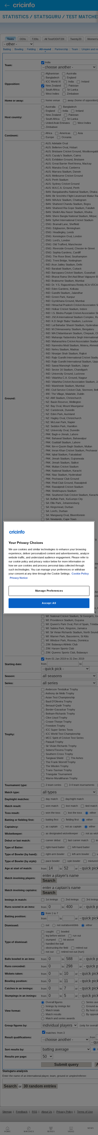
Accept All (49, 603)
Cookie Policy (80, 573)
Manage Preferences (49, 590)
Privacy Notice (19, 577)
